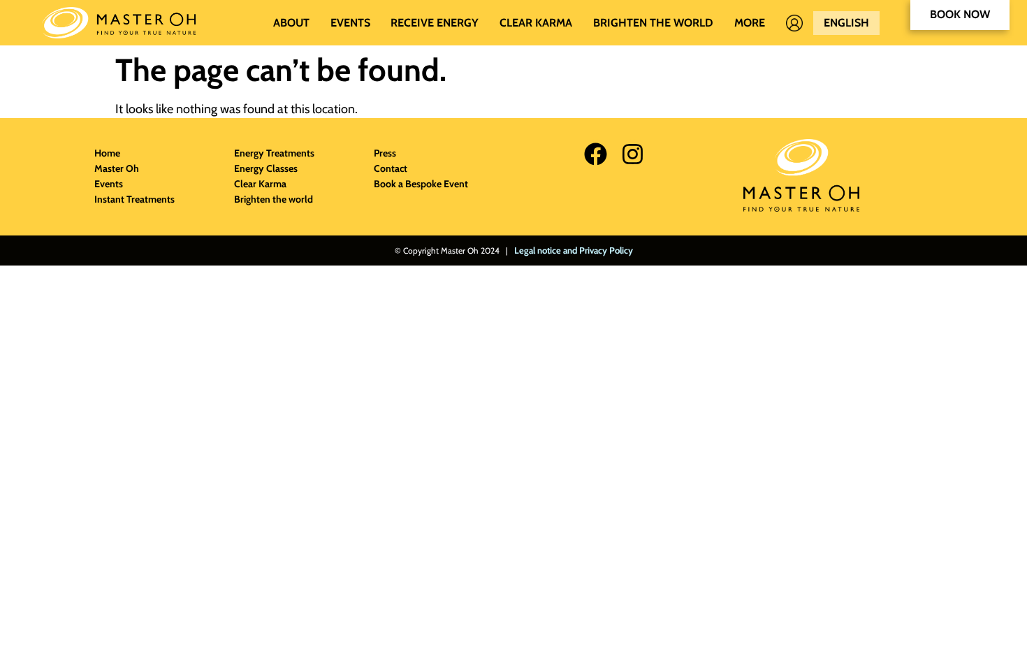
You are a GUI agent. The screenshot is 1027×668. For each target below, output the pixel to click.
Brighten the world (653, 22)
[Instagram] (633, 154)
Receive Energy (435, 22)
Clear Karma (536, 22)
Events (350, 22)
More (749, 22)
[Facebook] (596, 154)
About (291, 22)
